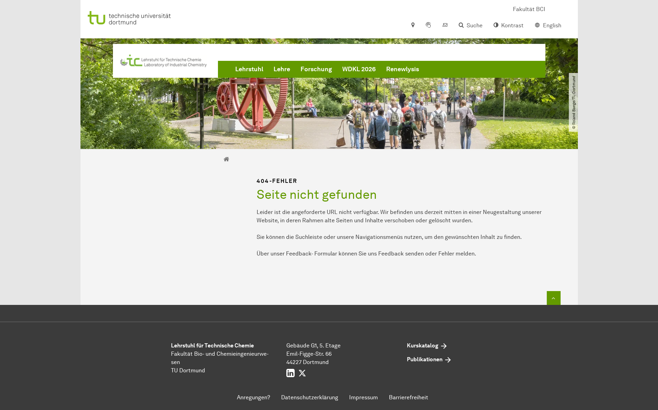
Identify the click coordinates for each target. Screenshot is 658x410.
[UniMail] (445, 25)
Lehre (282, 69)
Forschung (316, 69)
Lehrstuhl (249, 69)
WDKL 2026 (359, 69)
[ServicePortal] (428, 25)
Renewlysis (402, 69)
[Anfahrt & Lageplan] (412, 25)
